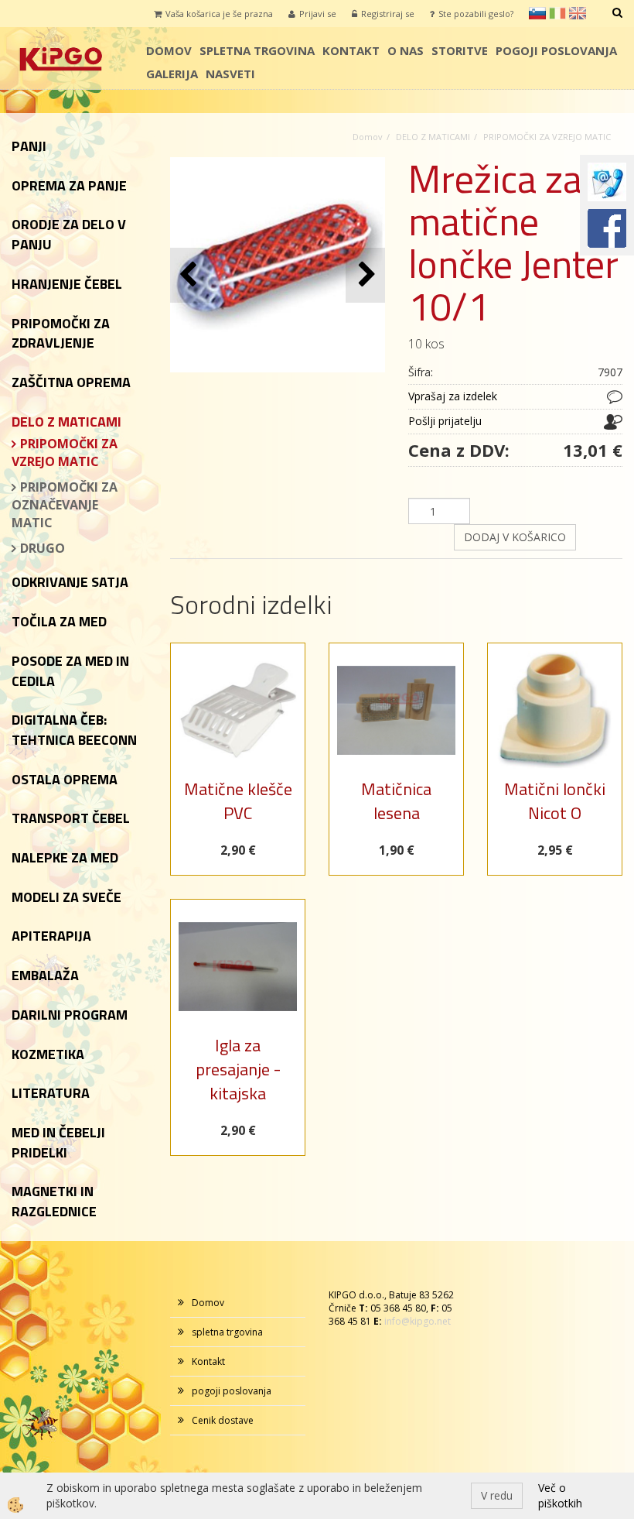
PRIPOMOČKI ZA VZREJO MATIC (65, 452)
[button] (365, 275)
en (577, 13)
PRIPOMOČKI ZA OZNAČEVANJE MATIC (65, 504)
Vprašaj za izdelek (452, 396)
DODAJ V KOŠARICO (515, 537)
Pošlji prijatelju (445, 420)
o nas (405, 50)
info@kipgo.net (417, 1321)
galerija (172, 73)
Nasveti (230, 73)
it (557, 13)
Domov (169, 50)
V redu (497, 1495)
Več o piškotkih (560, 1495)
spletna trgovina (257, 50)
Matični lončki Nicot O (554, 801)
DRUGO (42, 548)
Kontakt (351, 50)
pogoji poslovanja (556, 50)
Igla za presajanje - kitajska (238, 1069)
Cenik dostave (223, 1420)
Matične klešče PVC (238, 801)
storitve (459, 50)
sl (537, 13)
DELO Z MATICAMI (433, 136)
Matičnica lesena (396, 801)
